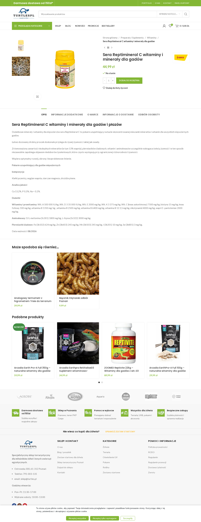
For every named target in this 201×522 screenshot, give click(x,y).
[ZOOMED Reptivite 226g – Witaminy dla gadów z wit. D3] (123, 343)
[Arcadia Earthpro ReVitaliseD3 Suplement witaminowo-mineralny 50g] (78, 343)
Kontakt (61, 472)
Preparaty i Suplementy (132, 37)
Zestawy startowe (111, 472)
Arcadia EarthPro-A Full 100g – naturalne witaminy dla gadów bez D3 (167, 371)
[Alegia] (49, 396)
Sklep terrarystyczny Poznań (70, 462)
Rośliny (106, 467)
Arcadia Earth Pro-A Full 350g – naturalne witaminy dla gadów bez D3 (32, 371)
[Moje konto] (164, 26)
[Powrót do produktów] (108, 48)
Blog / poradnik (64, 452)
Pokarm (106, 462)
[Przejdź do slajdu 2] (102, 382)
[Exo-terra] (151, 396)
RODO (151, 452)
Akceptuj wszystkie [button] (77, 518)
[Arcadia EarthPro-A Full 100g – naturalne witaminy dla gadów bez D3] (168, 343)
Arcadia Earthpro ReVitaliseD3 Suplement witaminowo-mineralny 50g (76, 371)
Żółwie (106, 447)
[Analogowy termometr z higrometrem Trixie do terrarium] (33, 274)
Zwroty (151, 472)
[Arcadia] (126, 396)
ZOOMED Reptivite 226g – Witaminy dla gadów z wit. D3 (121, 369)
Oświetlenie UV (110, 457)
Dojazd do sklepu (65, 467)
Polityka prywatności (157, 447)
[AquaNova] (75, 396)
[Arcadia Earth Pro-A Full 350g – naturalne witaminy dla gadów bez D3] (33, 343)
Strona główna (110, 37)
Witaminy (152, 37)
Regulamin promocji (157, 462)
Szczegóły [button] (128, 518)
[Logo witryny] (24, 13)
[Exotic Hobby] (176, 396)
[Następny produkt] (112, 48)
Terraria (106, 452)
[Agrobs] (24, 396)
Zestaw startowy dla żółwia (70, 457)
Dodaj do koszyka (129, 80)
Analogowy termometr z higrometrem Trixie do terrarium (32, 299)
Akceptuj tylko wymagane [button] (104, 518)
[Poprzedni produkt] (104, 48)
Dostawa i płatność (157, 467)
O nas (60, 447)
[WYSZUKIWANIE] (185, 14)
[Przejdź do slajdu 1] (99, 382)
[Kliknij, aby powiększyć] (37, 96)
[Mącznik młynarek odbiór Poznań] (78, 274)
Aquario (100, 396)
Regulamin (153, 457)
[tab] (44, 113)
